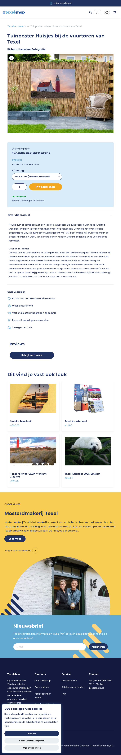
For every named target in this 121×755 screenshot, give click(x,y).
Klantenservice (69, 680)
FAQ (64, 693)
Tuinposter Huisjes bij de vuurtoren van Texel (56, 26)
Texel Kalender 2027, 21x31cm (82, 473)
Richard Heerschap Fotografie (26, 49)
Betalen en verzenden (73, 687)
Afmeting (18, 170)
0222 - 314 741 (96, 684)
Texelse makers (16, 26)
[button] (90, 12)
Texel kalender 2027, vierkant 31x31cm (28, 475)
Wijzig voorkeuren (32, 748)
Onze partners (42, 687)
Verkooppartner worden (43, 695)
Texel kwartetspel (76, 421)
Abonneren (98, 646)
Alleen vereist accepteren (32, 741)
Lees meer (15, 538)
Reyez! (110, 745)
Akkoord (31, 733)
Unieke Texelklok (20, 421)
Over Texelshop (43, 680)
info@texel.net (96, 687)
